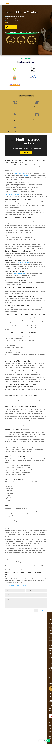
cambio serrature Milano (20, 273)
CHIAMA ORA (27, 152)
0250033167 (12, 27)
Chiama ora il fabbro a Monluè (13, 194)
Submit (43, 610)
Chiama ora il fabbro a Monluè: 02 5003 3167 (16, 585)
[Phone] (48, 740)
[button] (7, 49)
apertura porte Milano (23, 262)
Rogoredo (25, 175)
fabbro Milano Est (19, 173)
